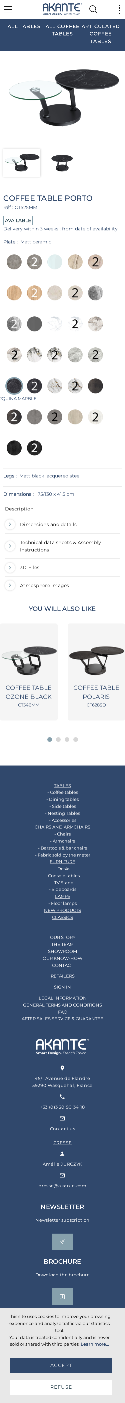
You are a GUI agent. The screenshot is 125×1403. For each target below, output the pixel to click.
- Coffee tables (62, 792)
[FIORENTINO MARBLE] (53, 390)
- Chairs (62, 834)
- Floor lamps (62, 903)
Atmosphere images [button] (44, 585)
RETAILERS (63, 976)
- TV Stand (63, 882)
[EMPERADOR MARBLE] (73, 359)
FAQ (62, 1012)
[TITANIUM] (12, 452)
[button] (49, 739)
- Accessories (62, 820)
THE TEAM (62, 944)
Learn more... (95, 1344)
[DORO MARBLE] (32, 359)
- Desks (62, 868)
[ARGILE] (12, 266)
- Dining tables (62, 799)
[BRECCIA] (73, 266)
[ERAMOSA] (93, 297)
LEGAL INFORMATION (63, 998)
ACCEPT (61, 1365)
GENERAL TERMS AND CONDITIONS (62, 1005)
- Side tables (62, 806)
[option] (24, 26)
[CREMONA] (53, 297)
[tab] (62, 510)
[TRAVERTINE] (73, 421)
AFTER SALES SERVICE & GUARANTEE (62, 1018)
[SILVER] (32, 421)
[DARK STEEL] (93, 390)
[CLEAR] (53, 266)
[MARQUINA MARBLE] (32, 390)
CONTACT (62, 965)
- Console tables (62, 875)
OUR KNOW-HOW (62, 958)
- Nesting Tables (62, 813)
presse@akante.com (62, 1185)
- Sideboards (62, 889)
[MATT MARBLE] (53, 328)
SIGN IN (62, 987)
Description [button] (19, 509)
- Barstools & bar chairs (62, 848)
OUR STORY (62, 937)
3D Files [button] (29, 567)
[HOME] (63, 9)
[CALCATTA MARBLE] (93, 328)
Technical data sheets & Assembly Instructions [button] (60, 546)
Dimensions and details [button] (48, 524)
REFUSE (61, 1387)
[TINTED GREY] (32, 328)
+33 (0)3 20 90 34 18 (62, 1107)
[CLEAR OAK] (12, 297)
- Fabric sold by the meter (62, 855)
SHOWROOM (62, 951)
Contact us (62, 1128)
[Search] (93, 9)
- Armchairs (62, 841)
